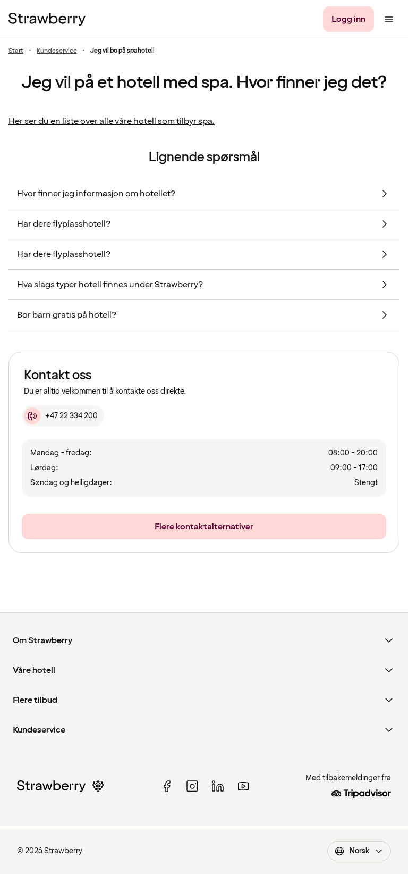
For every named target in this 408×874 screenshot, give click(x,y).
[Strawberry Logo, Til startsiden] (47, 19)
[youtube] (243, 786)
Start (15, 51)
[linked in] (217, 786)
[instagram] (192, 786)
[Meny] (389, 19)
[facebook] (166, 786)
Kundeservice (57, 51)
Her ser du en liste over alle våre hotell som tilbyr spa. (111, 121)
